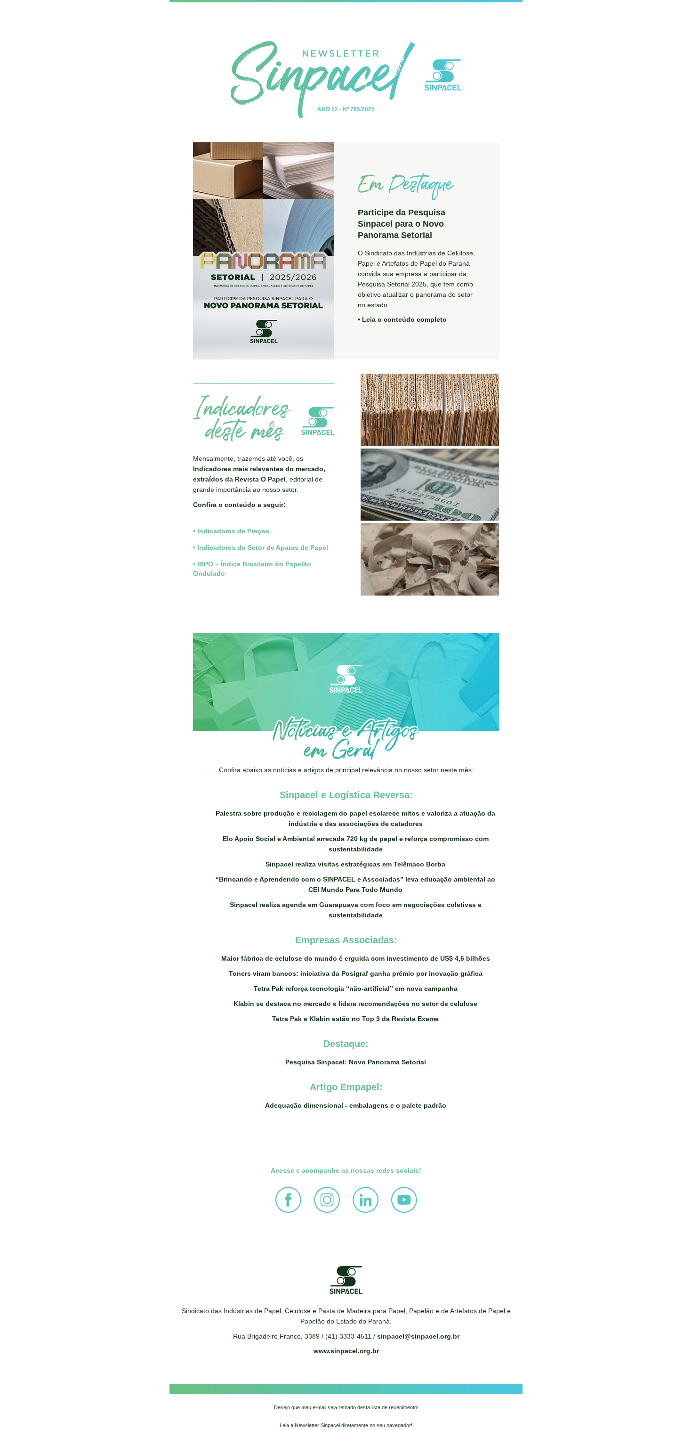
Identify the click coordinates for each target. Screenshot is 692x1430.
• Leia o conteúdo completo (402, 319)
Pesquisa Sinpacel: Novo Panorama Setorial (355, 1062)
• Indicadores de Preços (231, 531)
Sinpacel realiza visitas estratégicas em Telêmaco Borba (355, 864)
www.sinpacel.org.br (346, 1351)
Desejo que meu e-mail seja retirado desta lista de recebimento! (346, 1407)
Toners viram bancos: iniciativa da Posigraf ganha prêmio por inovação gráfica (356, 973)
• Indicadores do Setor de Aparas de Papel (260, 547)
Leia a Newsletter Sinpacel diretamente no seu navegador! (346, 1425)
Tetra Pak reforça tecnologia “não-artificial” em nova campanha (356, 988)
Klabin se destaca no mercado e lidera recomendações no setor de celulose (355, 1003)
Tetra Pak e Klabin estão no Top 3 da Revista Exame (355, 1018)
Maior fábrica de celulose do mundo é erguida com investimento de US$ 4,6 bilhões (355, 958)
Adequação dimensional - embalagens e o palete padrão (355, 1105)
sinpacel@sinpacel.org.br (418, 1336)
